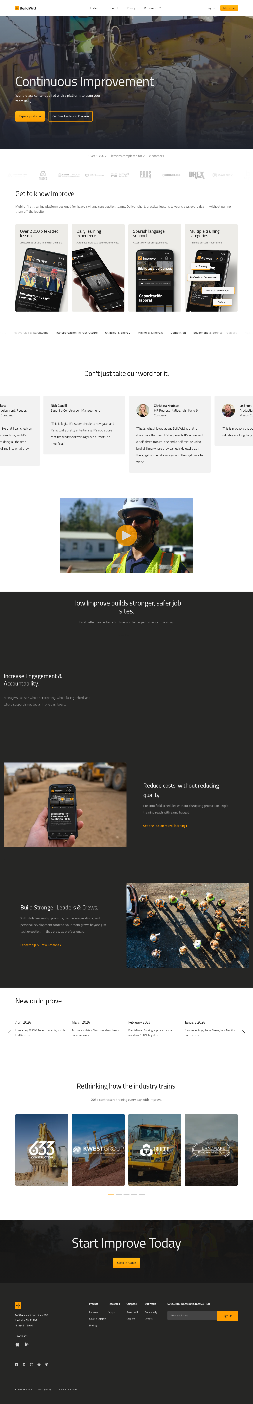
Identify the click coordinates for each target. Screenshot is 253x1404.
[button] (243, 1032)
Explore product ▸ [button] (30, 116)
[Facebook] (17, 1364)
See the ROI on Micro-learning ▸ (165, 825)
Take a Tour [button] (229, 8)
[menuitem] (97, 8)
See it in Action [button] (126, 1262)
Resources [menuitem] (150, 8)
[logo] (18, 1305)
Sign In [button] (211, 8)
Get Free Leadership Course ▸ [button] (70, 116)
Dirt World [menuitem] (150, 1304)
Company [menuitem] (131, 1304)
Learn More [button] (124, 635)
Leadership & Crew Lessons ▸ (40, 944)
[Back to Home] (25, 8)
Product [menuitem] (93, 1304)
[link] (41, 1035)
